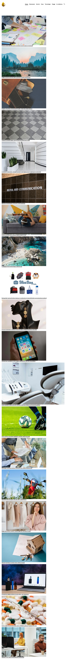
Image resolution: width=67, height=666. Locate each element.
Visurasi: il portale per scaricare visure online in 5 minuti (13, 562)
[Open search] (64, 4)
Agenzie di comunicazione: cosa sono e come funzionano (13, 203)
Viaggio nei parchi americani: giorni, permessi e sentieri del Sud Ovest (16, 77)
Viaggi (53, 4)
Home (26, 4)
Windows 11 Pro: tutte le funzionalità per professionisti (13, 657)
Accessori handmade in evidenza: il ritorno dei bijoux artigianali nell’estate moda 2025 (19, 329)
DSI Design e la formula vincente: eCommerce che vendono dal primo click (17, 468)
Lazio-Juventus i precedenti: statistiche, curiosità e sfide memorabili (16, 436)
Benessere (32, 4)
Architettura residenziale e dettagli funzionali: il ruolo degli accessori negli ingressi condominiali (21, 171)
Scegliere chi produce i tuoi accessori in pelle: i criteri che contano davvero (17, 108)
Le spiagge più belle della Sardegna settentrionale (12, 266)
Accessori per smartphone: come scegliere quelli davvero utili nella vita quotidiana (18, 361)
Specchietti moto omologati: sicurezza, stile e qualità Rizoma (14, 499)
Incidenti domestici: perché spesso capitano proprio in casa (14, 235)
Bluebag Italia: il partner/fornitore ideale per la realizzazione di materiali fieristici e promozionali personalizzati (24, 298)
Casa (42, 4)
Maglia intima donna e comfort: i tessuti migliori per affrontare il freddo (16, 531)
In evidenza (59, 4)
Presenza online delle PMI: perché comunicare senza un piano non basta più (17, 45)
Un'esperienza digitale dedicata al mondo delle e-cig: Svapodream (15, 594)
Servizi (38, 4)
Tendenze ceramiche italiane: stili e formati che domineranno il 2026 (16, 140)
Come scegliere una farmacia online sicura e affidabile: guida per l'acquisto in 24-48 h (19, 625)
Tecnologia (48, 4)
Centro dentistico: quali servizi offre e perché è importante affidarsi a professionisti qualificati (21, 405)
